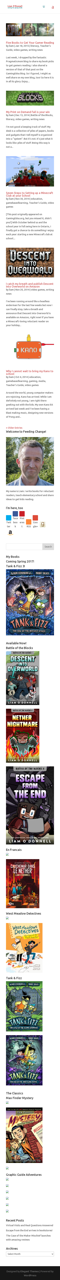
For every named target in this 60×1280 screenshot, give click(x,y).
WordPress (30, 1275)
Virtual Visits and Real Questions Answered (29, 1225)
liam (11, 46)
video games (21, 50)
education (36, 198)
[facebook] (15, 513)
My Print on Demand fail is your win (28, 111)
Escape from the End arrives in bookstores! (29, 1230)
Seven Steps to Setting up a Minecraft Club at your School (29, 194)
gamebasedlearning (17, 203)
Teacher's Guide (38, 203)
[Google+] (35, 518)
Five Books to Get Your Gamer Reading (30, 42)
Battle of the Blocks (41, 115)
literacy (34, 46)
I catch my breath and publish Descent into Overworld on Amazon (30, 285)
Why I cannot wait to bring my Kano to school (29, 372)
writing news (36, 50)
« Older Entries (14, 427)
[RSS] (28, 522)
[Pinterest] (22, 513)
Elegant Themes (29, 1271)
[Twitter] (8, 518)
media (41, 381)
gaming (33, 381)
